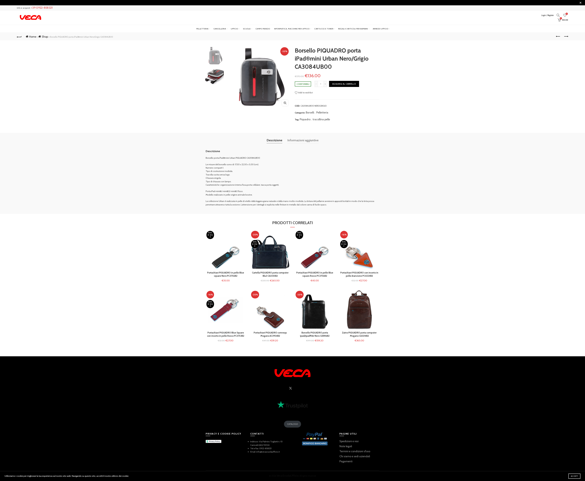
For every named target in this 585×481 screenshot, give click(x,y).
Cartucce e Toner (323, 29)
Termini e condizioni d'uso (354, 451)
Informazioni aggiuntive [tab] (303, 140)
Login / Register (547, 15)
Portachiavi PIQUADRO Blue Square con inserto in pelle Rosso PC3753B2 (225, 334)
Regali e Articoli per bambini (353, 29)
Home (32, 36)
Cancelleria (219, 29)
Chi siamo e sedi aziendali (354, 456)
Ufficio (234, 29)
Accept (574, 476)
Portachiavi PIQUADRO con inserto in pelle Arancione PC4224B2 (359, 274)
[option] (214, 56)
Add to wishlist (305, 92)
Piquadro (305, 119)
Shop (45, 36)
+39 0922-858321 (42, 7)
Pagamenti (346, 461)
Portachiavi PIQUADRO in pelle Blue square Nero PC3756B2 (225, 274)
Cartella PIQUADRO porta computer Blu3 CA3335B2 (270, 274)
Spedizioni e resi (349, 441)
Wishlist (566, 14)
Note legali (345, 446)
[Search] (558, 15)
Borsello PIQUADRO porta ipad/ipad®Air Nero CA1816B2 (315, 334)
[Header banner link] (288, 2)
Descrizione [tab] (274, 140)
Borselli (310, 112)
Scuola (247, 29)
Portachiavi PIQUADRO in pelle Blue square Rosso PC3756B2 (314, 274)
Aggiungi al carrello (344, 84)
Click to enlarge (285, 103)
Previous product (558, 36)
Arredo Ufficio (380, 29)
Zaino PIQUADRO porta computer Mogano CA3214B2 (359, 334)
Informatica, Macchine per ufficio (292, 29)
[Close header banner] (580, 2)
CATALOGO (292, 424)
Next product (566, 36)
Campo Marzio (262, 29)
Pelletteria (202, 29)
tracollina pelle (321, 119)
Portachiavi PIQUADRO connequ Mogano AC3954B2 (270, 334)
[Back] (19, 36)
